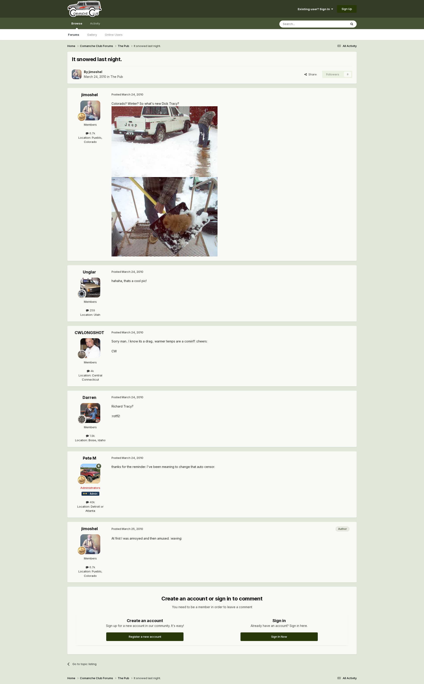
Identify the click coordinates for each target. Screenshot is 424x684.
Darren (89, 397)
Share (312, 74)
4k (92, 371)
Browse (76, 23)
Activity (95, 23)
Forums (73, 34)
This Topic (334, 24)
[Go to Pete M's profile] (90, 474)
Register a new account (145, 636)
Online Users (114, 34)
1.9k (92, 435)
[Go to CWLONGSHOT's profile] (90, 348)
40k (92, 502)
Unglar (89, 272)
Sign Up (347, 9)
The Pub (116, 76)
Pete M (89, 458)
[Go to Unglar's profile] (90, 287)
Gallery (92, 34)
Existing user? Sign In (314, 9)
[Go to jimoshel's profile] (76, 74)
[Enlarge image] (165, 141)
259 (92, 310)
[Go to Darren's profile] (90, 413)
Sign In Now (279, 636)
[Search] (352, 24)
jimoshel (95, 72)
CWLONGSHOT (89, 332)
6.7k (92, 133)
